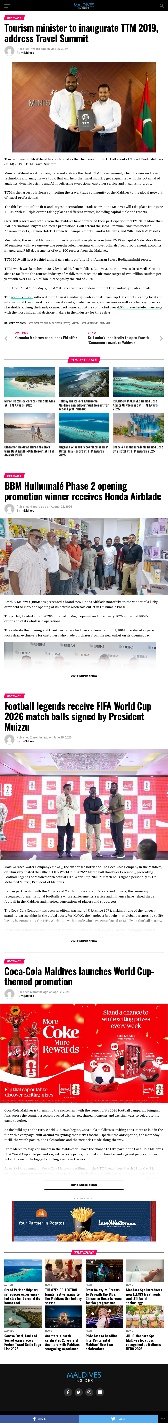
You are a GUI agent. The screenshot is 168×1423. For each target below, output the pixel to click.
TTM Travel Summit (96, 323)
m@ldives (27, 52)
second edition (22, 297)
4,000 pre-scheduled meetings (139, 307)
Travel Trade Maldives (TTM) (50, 323)
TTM (76, 323)
